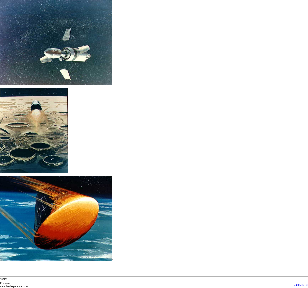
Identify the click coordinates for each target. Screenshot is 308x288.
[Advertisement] (154, 269)
